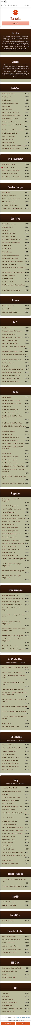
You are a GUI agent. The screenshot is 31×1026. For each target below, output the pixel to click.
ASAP (27, 5)
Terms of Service (20, 1017)
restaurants (8, 1023)
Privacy (28, 1017)
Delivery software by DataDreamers (15, 1020)
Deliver (5, 5)
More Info (15, 23)
